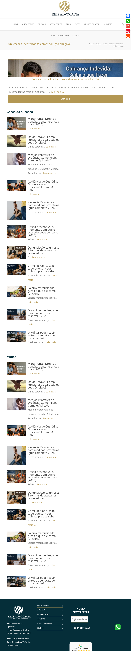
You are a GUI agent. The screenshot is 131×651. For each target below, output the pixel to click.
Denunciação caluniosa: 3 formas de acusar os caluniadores (43, 250)
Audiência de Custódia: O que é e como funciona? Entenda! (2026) (43, 185)
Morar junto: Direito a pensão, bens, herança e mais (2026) (43, 121)
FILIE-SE (40, 628)
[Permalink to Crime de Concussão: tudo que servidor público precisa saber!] (16, 269)
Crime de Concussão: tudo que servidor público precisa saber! (42, 268)
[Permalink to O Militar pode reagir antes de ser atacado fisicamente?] (16, 336)
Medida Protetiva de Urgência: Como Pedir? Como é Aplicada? (42, 157)
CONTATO (108, 24)
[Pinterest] (127, 31)
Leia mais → (57, 91)
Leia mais (65, 99)
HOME (15, 24)
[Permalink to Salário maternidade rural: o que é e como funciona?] (16, 291)
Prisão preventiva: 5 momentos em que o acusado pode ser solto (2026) (43, 231)
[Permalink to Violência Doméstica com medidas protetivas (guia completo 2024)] (16, 210)
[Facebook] (127, 15)
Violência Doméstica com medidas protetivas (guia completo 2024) (43, 205)
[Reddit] (127, 36)
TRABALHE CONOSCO (60, 36)
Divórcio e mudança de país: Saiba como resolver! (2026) (43, 313)
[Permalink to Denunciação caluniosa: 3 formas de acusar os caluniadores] (16, 252)
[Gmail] (127, 26)
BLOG (68, 24)
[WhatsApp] (127, 21)
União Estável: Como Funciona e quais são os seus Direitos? (43, 139)
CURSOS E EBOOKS (92, 24)
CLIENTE (76, 36)
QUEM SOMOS (28, 24)
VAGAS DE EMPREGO (45, 623)
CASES (77, 24)
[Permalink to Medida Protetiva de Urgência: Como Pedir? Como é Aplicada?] (16, 159)
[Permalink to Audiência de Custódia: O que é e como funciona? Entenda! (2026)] (16, 185)
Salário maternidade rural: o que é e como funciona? (42, 290)
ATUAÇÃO (42, 24)
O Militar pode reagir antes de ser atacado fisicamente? (41, 335)
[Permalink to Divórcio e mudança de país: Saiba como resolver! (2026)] (16, 314)
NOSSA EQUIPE (56, 24)
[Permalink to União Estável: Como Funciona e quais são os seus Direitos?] (16, 141)
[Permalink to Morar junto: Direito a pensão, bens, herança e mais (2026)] (16, 123)
